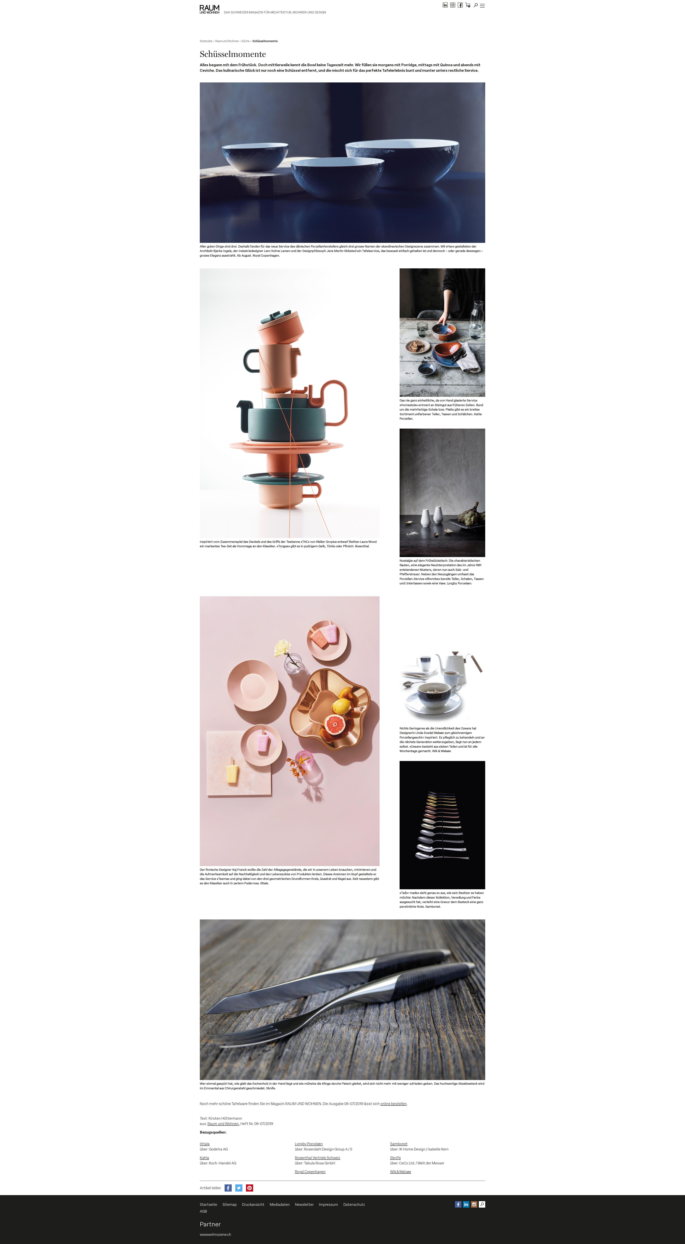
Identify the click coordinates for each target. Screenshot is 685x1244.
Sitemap (229, 1204)
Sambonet (399, 1144)
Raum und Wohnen (223, 1124)
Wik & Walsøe (400, 1172)
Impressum (328, 1204)
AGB (203, 1211)
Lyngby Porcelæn (309, 1144)
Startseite (208, 1204)
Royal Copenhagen (310, 1172)
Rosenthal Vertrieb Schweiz (317, 1158)
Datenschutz (354, 1204)
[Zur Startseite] (209, 9)
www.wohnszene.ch (215, 1234)
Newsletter (304, 1204)
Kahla (204, 1158)
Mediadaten (280, 1204)
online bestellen (393, 1104)
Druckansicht (253, 1204)
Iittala (205, 1144)
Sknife (395, 1158)
